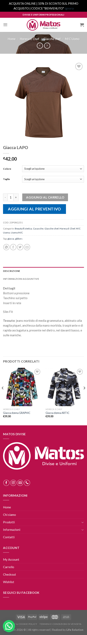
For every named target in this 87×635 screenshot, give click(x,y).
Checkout (9, 574)
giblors (18, 238)
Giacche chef (52, 39)
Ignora (69, 8)
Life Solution (74, 629)
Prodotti (9, 522)
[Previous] (3, 396)
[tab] (43, 271)
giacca (10, 238)
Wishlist (8, 582)
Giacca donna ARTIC (57, 412)
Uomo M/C (17, 232)
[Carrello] (82, 24)
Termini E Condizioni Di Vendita (60, 624)
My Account (11, 559)
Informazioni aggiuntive (21, 278)
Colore (7, 168)
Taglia (6, 179)
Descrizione (11, 270)
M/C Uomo (72, 39)
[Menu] (5, 24)
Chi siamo (9, 514)
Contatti (9, 537)
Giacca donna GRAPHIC (16, 412)
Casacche (38, 228)
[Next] (84, 396)
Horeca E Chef (29, 39)
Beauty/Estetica (23, 228)
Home (12, 39)
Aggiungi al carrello (45, 197)
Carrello (8, 567)
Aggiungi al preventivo (34, 209)
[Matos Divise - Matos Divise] (43, 25)
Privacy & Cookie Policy (21, 624)
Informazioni (11, 529)
